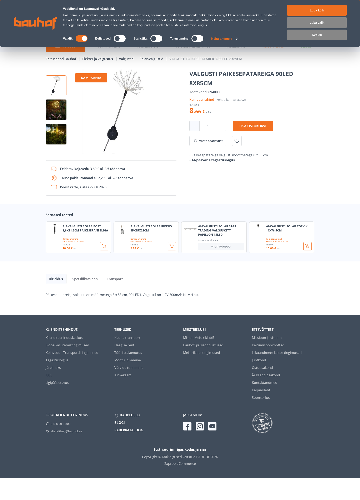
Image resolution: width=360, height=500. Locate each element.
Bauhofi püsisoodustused (203, 345)
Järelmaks (53, 367)
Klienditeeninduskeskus (64, 337)
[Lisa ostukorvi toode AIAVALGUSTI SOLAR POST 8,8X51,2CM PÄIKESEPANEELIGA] (104, 246)
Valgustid (126, 59)
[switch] (120, 38)
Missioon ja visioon (267, 337)
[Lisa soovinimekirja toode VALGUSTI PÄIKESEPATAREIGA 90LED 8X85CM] (237, 141)
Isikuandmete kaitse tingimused (277, 352)
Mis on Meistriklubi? (198, 337)
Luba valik (317, 22)
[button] (56, 85)
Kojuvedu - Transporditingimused (72, 352)
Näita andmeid (221, 38)
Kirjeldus (56, 279)
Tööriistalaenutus (128, 352)
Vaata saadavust (211, 141)
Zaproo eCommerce (180, 463)
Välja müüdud (221, 246)
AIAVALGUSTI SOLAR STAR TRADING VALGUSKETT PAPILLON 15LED (217, 230)
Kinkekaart (122, 375)
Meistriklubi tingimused (201, 352)
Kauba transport (127, 337)
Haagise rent (124, 345)
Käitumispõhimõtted (268, 345)
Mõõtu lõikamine (127, 360)
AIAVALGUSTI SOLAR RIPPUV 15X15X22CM (151, 228)
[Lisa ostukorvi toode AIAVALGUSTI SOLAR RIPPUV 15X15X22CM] (172, 246)
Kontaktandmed (264, 382)
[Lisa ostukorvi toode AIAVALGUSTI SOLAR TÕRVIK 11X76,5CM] (307, 246)
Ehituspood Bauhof (61, 59)
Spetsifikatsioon (85, 279)
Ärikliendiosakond (266, 375)
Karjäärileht (261, 390)
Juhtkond (259, 360)
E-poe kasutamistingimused (67, 345)
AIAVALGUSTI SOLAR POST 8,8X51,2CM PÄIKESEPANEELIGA (85, 228)
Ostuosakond (262, 367)
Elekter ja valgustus (98, 59)
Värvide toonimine (128, 367)
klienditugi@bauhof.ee (66, 431)
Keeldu (317, 35)
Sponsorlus (261, 397)
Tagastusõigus (57, 360)
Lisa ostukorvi (252, 126)
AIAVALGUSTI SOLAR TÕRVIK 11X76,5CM (287, 228)
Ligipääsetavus (57, 382)
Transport (115, 279)
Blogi (119, 422)
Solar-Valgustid (152, 59)
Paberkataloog (128, 430)
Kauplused (129, 415)
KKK (49, 375)
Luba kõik (317, 10)
